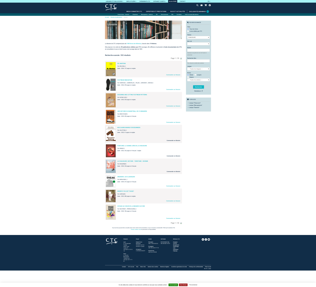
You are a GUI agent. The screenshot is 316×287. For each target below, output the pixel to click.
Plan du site (208, 266)
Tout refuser (183, 285)
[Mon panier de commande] (205, 5)
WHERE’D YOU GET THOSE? (125, 191)
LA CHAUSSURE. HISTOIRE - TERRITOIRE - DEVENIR (132, 161)
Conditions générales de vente (179, 266)
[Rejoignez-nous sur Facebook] (206, 239)
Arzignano (138, 249)
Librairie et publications (116, 17)
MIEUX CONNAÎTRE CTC (134, 11)
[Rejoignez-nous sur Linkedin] (203, 239)
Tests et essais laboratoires (191, 14)
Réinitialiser (197, 91)
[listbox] (198, 37)
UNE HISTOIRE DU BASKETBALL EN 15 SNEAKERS (132, 111)
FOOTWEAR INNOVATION (124, 80)
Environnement (164, 14)
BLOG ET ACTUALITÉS (177, 11)
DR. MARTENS (121, 63)
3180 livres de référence (134, 43)
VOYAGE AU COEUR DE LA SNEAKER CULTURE (131, 206)
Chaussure (135, 14)
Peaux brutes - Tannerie (123, 14)
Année (191, 75)
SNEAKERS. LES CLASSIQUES (126, 177)
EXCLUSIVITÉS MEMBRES (197, 11)
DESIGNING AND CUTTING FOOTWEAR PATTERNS (132, 94)
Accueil (107, 17)
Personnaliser (193, 285)
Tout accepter (173, 285)
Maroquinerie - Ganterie (147, 14)
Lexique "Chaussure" (195, 103)
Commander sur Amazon (173, 75)
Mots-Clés (143, 266)
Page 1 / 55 (175, 58)
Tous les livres (194, 29)
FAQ (137, 266)
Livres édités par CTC (196, 31)
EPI (157, 14)
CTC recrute (131, 266)
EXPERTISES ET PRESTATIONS (156, 11)
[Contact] (201, 5)
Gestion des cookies (153, 266)
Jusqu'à (199, 75)
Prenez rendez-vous (136, 229)
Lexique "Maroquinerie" (195, 105)
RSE (172, 14)
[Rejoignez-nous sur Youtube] (209, 239)
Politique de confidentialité (196, 266)
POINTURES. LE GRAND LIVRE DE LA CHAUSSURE (132, 146)
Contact (124, 266)
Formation (179, 14)
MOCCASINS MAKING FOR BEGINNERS (128, 127)
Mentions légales (164, 266)
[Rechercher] (197, 5)
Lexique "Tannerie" (194, 107)
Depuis (192, 77)
